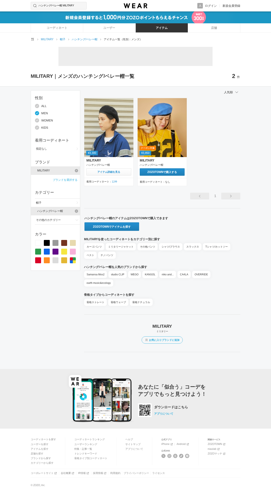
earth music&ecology (99, 282)
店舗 (214, 27)
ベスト (90, 255)
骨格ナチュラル (141, 302)
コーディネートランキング (89, 439)
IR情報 (82, 473)
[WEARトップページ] (33, 39)
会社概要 (66, 473)
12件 (114, 181)
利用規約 (115, 473)
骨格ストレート (95, 302)
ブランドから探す (41, 458)
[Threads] (175, 456)
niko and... (168, 274)
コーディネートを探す (43, 439)
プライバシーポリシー (136, 473)
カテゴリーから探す (42, 462)
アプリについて (163, 413)
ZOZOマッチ (215, 453)
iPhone (165, 444)
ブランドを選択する (65, 179)
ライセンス (158, 473)
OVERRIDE (201, 274)
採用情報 (98, 473)
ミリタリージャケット (121, 246)
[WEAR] (135, 5)
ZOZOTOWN (215, 444)
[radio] (38, 243)
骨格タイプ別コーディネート (90, 458)
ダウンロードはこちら (171, 407)
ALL (44, 106)
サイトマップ (133, 444)
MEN (44, 113)
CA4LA (184, 274)
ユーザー (109, 27)
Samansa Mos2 (96, 274)
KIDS (44, 127)
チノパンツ (107, 255)
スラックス (192, 246)
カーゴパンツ (94, 246)
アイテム (162, 27)
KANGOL (150, 274)
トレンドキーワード (85, 453)
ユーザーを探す (39, 444)
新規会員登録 (231, 5)
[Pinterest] (187, 456)
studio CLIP (117, 274)
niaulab (212, 448)
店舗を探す (37, 453)
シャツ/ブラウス (171, 246)
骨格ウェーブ (118, 302)
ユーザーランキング (85, 444)
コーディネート (57, 27)
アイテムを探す (39, 448)
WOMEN (47, 120)
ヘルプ (129, 439)
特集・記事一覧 (83, 448)
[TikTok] (181, 456)
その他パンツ (147, 246)
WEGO (134, 274)
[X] (163, 456)
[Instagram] (169, 456)
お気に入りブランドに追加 (164, 340)
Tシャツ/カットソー (216, 246)
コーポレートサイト (42, 473)
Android (181, 444)
